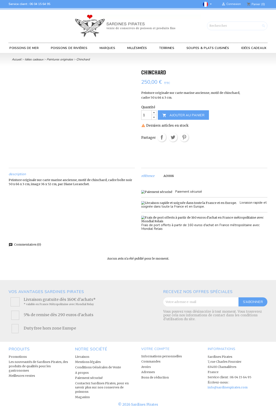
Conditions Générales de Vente (98, 367)
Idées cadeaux (254, 48)
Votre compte (155, 349)
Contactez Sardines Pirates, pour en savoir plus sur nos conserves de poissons (102, 387)
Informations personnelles (161, 356)
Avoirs (146, 367)
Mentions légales (88, 362)
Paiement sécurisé (89, 378)
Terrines (166, 48)
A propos (82, 373)
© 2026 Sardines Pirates (138, 404)
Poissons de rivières (69, 48)
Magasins (82, 397)
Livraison (82, 357)
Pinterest (184, 137)
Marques (107, 48)
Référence (147, 176)
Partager (161, 137)
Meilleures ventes (22, 376)
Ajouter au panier (183, 115)
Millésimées (137, 48)
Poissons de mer (24, 48)
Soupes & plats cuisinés (208, 48)
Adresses (148, 372)
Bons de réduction (155, 377)
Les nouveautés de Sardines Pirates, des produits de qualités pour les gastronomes (38, 366)
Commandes (150, 361)
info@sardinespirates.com (228, 387)
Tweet (173, 137)
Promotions (18, 357)
